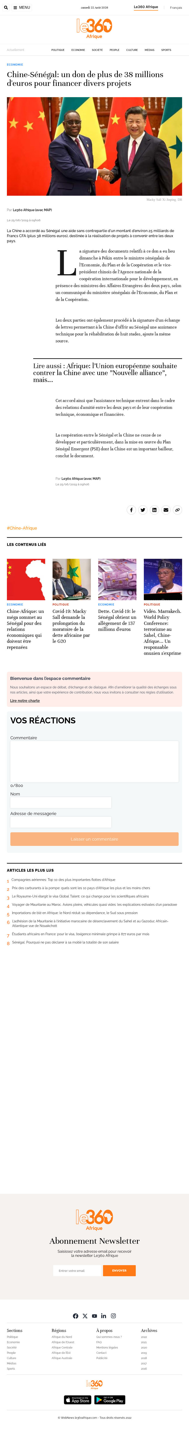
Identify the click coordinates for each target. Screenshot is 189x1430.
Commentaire (23, 737)
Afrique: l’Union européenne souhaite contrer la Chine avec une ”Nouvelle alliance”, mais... (105, 373)
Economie (78, 50)
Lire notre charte (25, 701)
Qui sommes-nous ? (109, 1337)
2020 (144, 1347)
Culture (132, 50)
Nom (15, 794)
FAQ (99, 1342)
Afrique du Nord (62, 1337)
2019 (144, 1352)
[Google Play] (109, 1399)
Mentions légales (107, 1347)
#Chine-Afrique (22, 528)
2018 (144, 1358)
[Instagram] (113, 1316)
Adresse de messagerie (33, 813)
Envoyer (119, 1270)
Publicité (101, 1358)
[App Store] (78, 1399)
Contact (101, 1352)
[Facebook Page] (75, 1316)
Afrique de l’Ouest (63, 1342)
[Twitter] (85, 1316)
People (114, 50)
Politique (58, 50)
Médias (149, 50)
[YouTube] (94, 1316)
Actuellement (15, 50)
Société (97, 50)
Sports (166, 50)
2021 (144, 1342)
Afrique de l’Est (61, 1352)
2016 (144, 1368)
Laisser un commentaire (94, 839)
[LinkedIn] (104, 1316)
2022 (144, 1337)
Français (176, 7)
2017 (144, 1363)
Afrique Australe (62, 1358)
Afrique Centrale (62, 1347)
